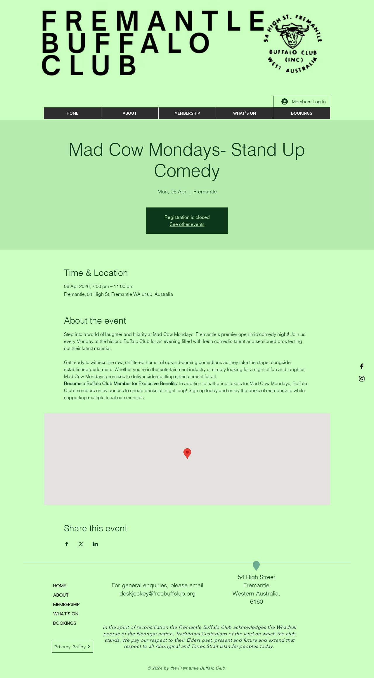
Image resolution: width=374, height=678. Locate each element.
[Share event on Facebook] (67, 544)
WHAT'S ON (65, 613)
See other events (187, 224)
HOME (59, 585)
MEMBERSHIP (66, 604)
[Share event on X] (81, 544)
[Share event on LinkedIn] (95, 544)
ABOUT (61, 595)
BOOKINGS (64, 623)
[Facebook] (362, 366)
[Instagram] (362, 378)
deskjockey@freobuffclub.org (157, 593)
